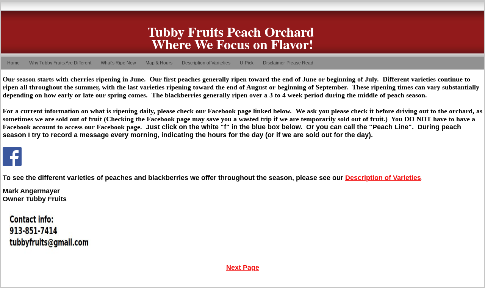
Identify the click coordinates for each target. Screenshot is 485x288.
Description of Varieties (383, 178)
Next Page (242, 267)
